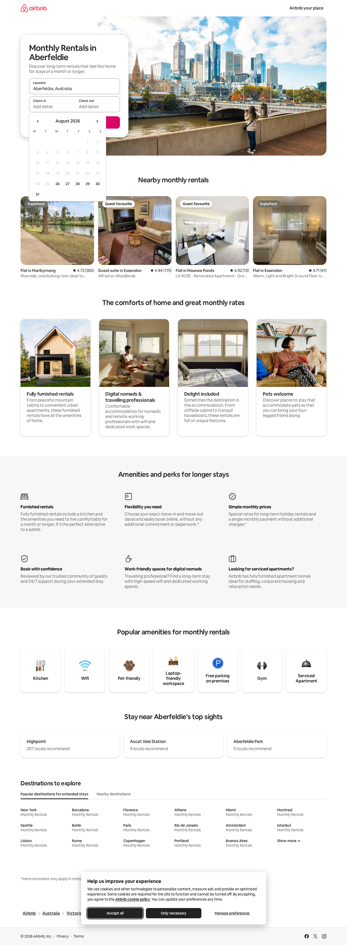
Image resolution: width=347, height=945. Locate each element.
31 (37, 194)
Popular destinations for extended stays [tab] (54, 794)
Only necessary (173, 913)
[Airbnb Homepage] (34, 8)
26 (57, 184)
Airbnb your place (306, 8)
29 (88, 184)
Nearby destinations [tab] (114, 794)
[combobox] (74, 88)
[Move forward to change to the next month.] (97, 121)
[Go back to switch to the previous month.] (38, 121)
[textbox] (51, 106)
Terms (78, 936)
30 (98, 184)
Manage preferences (232, 913)
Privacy (63, 936)
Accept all (115, 913)
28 (78, 184)
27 (67, 184)
